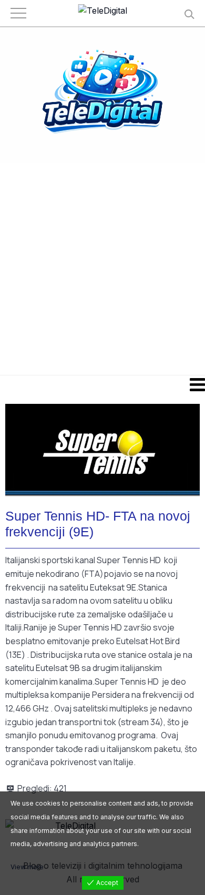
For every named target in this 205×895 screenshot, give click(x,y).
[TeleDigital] (102, 11)
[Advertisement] (102, 268)
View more (27, 867)
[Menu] (102, 384)
